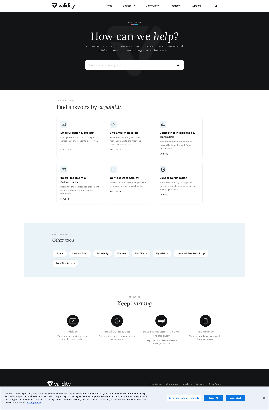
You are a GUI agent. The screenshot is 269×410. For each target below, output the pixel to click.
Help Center (156, 384)
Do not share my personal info (184, 398)
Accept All (235, 398)
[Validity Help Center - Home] (63, 6)
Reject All (213, 398)
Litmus (59, 253)
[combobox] (128, 65)
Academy (175, 5)
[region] (134, 398)
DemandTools (80, 253)
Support (196, 5)
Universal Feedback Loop (191, 253)
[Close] (264, 397)
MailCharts (141, 253)
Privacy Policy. (34, 402)
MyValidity (162, 253)
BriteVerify (102, 253)
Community (152, 5)
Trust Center (215, 384)
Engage (127, 5)
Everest (121, 253)
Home (109, 5)
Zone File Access (65, 263)
